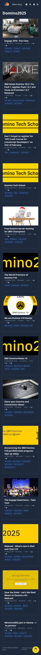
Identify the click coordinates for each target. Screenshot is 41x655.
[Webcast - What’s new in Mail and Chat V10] (20, 545)
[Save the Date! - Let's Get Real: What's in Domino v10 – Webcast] (20, 592)
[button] (26, 4)
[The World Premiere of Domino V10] (20, 272)
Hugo (30, 648)
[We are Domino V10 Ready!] (20, 314)
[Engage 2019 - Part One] (20, 38)
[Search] (30, 4)
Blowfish (24, 649)
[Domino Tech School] (20, 182)
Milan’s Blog (17, 4)
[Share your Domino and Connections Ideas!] (20, 400)
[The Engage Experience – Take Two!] (20, 499)
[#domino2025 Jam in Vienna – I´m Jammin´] (20, 631)
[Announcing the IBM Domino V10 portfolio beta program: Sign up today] (20, 449)
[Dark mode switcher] (34, 4)
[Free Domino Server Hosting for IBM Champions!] (20, 227)
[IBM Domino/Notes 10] (20, 355)
